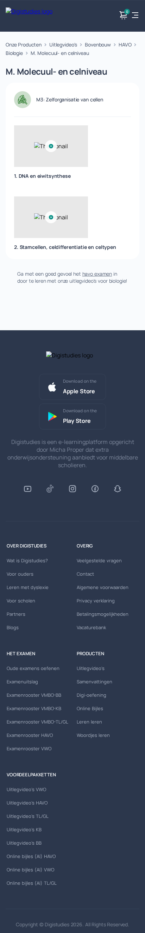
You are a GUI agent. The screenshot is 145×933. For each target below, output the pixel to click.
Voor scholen (21, 600)
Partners (16, 614)
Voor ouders (20, 574)
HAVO (125, 44)
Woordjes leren (93, 735)
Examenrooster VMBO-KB (34, 708)
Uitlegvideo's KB (24, 829)
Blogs (13, 627)
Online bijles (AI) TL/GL (32, 883)
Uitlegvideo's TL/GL (28, 816)
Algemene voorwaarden (102, 587)
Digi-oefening (91, 695)
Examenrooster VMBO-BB (34, 695)
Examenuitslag (22, 681)
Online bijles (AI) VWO (30, 869)
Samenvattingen (94, 681)
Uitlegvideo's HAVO (27, 803)
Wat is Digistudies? (27, 560)
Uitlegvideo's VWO (26, 789)
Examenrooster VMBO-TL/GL (37, 722)
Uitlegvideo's (63, 44)
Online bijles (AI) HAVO (31, 856)
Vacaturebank (91, 627)
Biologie (14, 53)
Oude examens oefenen (33, 668)
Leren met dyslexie (28, 587)
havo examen (97, 273)
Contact (85, 574)
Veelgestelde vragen (99, 560)
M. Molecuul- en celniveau (60, 53)
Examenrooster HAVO (30, 735)
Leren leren (89, 722)
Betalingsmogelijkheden (102, 614)
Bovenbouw (98, 44)
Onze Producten (24, 44)
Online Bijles (90, 708)
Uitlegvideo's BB (24, 843)
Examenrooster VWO (29, 748)
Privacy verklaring (96, 600)
